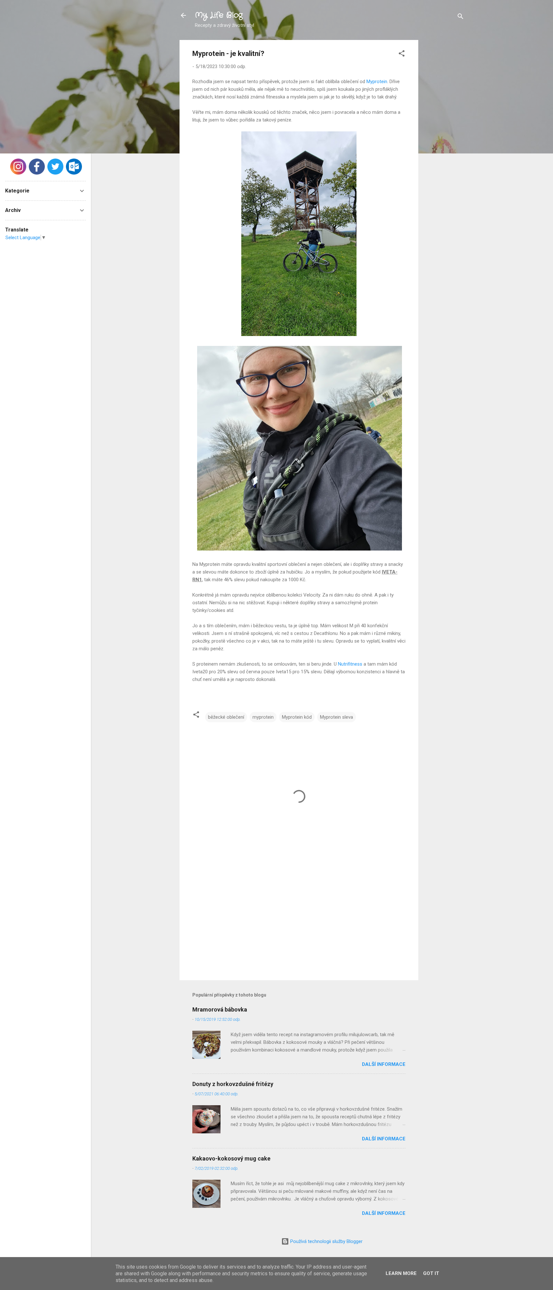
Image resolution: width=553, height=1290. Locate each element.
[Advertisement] (443, 136)
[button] (401, 54)
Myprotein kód (297, 717)
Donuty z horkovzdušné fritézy (232, 1084)
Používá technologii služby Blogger (326, 1241)
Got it (431, 1273)
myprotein (263, 717)
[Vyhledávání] (460, 17)
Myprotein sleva (336, 717)
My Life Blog (219, 15)
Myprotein (376, 81)
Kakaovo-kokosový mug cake (231, 1158)
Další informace (383, 1064)
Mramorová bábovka (219, 1009)
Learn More (401, 1273)
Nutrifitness (350, 664)
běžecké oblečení (226, 717)
